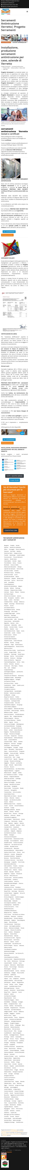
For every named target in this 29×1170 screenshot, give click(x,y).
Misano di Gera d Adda (10, 650)
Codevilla (15, 912)
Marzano (17, 871)
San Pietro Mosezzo (16, 1009)
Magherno (6, 873)
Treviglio (12, 545)
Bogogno (6, 1023)
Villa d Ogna (14, 666)
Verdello (16, 570)
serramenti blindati (14, 1131)
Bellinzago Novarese (9, 988)
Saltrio (12, 1108)
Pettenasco (7, 1021)
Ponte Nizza (17, 924)
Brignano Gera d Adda (16, 590)
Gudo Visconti (16, 819)
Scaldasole (6, 916)
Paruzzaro (22, 1007)
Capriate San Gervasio (9, 568)
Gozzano (6, 990)
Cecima (17, 970)
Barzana (17, 664)
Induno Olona (7, 1064)
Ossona (6, 802)
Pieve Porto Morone (15, 858)
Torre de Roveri (19, 656)
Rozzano (17, 718)
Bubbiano (6, 815)
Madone (12, 629)
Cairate (14, 1068)
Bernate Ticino (7, 813)
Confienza (15, 879)
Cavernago (13, 654)
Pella (15, 1031)
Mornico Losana (8, 939)
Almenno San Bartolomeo (10, 586)
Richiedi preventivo (7, 235)
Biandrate (6, 1027)
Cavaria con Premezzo (9, 1077)
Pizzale (22, 928)
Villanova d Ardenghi (14, 928)
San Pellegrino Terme (9, 609)
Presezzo (6, 605)
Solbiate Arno (14, 1097)
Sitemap (4, 1150)
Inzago (18, 757)
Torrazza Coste (8, 877)
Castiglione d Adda (9, 677)
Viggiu (5, 1085)
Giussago (6, 840)
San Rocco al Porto (8, 683)
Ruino (5, 932)
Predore (21, 666)
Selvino (6, 664)
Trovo (17, 906)
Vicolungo (6, 1036)
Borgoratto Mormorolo (19, 959)
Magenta (6, 732)
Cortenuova (7, 666)
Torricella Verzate (8, 924)
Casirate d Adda (13, 627)
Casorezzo (6, 790)
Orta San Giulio (16, 1029)
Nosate (20, 821)
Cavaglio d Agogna (14, 1023)
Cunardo (6, 1110)
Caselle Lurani (20, 685)
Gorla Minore (7, 1068)
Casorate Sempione (9, 1079)
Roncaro (13, 885)
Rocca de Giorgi (18, 980)
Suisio (22, 631)
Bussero (12, 767)
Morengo (6, 656)
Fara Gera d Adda (8, 570)
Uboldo (13, 1062)
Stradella (6, 825)
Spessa (12, 941)
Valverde (14, 969)
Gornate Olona (7, 1120)
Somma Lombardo (8, 1052)
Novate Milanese (8, 737)
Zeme (19, 902)
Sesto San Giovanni (9, 714)
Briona (12, 1025)
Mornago (6, 1087)
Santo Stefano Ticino (9, 794)
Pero (14, 757)
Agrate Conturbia (8, 1017)
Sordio (16, 683)
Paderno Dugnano (8, 718)
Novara (14, 982)
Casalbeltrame (7, 1033)
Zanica (14, 563)
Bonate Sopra (13, 559)
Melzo (15, 741)
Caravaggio (11, 549)
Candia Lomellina (8, 881)
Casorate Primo (8, 827)
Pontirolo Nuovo (20, 603)
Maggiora (12, 1013)
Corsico (16, 722)
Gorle (5, 582)
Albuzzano (16, 848)
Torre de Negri (13, 967)
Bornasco (6, 858)
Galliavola (6, 974)
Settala (19, 772)
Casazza (21, 627)
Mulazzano (20, 675)
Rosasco (16, 945)
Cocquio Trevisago (19, 1091)
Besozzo (6, 1066)
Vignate (15, 759)
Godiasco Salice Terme (9, 852)
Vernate (17, 811)
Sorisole (14, 561)
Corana (6, 926)
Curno (15, 574)
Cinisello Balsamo (19, 714)
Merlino (22, 710)
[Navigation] (27, 11)
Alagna (6, 922)
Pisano (17, 1038)
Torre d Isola (21, 862)
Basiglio (15, 772)
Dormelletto (7, 1002)
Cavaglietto (12, 1044)
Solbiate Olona (7, 1083)
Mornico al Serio (8, 648)
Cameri (6, 986)
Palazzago (13, 615)
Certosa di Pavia (8, 838)
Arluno (6, 755)
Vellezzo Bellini (19, 850)
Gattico (12, 994)
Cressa (16, 1017)
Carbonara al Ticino (9, 887)
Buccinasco (7, 728)
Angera (17, 1081)
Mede (20, 829)
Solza (23, 662)
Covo (17, 629)
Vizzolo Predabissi (19, 805)
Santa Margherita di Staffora (11, 957)
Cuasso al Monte (12, 1103)
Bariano (12, 623)
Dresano (15, 813)
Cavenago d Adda (15, 701)
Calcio (22, 598)
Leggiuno (20, 1101)
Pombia (11, 1005)
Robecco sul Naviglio (9, 782)
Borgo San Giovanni (9, 697)
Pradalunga (7, 611)
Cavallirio (6, 1025)
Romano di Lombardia (15, 547)
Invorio (20, 992)
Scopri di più (14, 480)
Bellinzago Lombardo (9, 809)
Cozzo (20, 963)
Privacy (10, 1150)
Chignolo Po (7, 844)
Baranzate (11, 755)
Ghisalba (6, 588)
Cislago (18, 1062)
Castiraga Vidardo (8, 691)
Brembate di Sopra (9, 572)
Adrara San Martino (9, 660)
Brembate (6, 565)
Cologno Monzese (17, 716)
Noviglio (6, 800)
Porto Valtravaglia (17, 1118)
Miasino (22, 1035)
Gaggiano (6, 763)
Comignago (18, 1025)
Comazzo (6, 699)
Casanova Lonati (8, 959)
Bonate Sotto (20, 578)
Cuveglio (6, 1104)
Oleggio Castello (8, 1011)
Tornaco (12, 1038)
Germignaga (7, 1101)
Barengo (6, 1038)
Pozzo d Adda (7, 788)
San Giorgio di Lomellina (10, 902)
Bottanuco (21, 601)
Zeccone (6, 875)
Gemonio (12, 1110)
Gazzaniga (11, 603)
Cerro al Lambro (17, 792)
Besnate (22, 1081)
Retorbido (6, 885)
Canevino (22, 978)
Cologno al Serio (18, 553)
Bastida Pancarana (8, 908)
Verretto (15, 963)
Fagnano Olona (8, 1058)
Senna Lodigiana (8, 708)
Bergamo (6, 545)
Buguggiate (7, 1108)
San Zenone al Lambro (15, 800)
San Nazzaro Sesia (13, 1040)
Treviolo (6, 555)
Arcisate (14, 1064)
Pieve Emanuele (15, 745)
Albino (5, 549)
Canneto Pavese (8, 893)
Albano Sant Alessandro (10, 567)
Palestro (15, 869)
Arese (5, 739)
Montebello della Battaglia (10, 883)
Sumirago (16, 1073)
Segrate (11, 722)
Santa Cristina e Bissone (16, 868)
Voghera (16, 823)
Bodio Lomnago (17, 1120)
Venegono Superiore (18, 1071)
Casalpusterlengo (8, 669)
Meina (5, 1003)
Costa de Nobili (8, 963)
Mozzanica (6, 615)
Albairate (12, 798)
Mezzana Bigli (7, 901)
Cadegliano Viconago (9, 1122)
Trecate (6, 984)
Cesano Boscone (18, 730)
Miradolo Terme (14, 846)
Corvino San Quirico (9, 906)
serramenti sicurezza (5, 1131)
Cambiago (18, 778)
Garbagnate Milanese (16, 728)
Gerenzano (7, 1062)
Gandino (17, 598)
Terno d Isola (20, 568)
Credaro (19, 633)
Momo (17, 1000)
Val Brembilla (16, 621)
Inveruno (6, 767)
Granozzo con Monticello (15, 1019)
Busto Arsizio (12, 1048)
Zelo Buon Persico (8, 673)
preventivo (5, 1135)
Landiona (21, 1040)
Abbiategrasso (20, 724)
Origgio (16, 1070)
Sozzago (20, 1031)
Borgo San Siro (7, 912)
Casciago (14, 1101)
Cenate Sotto (7, 633)
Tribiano (11, 811)
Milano (15, 712)
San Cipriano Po (19, 953)
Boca (23, 1025)
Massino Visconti (8, 1031)
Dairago (6, 784)
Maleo (13, 685)
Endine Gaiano (7, 634)
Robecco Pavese (8, 947)
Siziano (19, 833)
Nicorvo (6, 967)
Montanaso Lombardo (15, 699)
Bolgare (20, 586)
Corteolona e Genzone (9, 860)
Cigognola (16, 893)
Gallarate (19, 1048)
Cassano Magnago (14, 1050)
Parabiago (18, 726)
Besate (18, 815)
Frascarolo (13, 895)
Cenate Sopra (21, 654)
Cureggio (20, 1002)
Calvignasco (7, 821)
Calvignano (16, 978)
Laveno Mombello (19, 1066)
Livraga (13, 695)
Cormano (20, 735)
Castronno (11, 1085)
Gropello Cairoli (8, 842)
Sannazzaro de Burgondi (10, 836)
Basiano (18, 809)
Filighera (13, 920)
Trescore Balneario (17, 557)
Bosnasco (6, 941)
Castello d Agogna (19, 897)
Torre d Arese (7, 914)
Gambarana (7, 972)
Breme (5, 928)
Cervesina (6, 895)
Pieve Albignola (21, 920)
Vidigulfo (13, 831)
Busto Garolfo (19, 749)
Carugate (15, 747)
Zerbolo (6, 871)
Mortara (22, 823)
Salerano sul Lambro (15, 693)
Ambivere (6, 658)
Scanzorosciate (8, 557)
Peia (5, 668)
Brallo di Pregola (8, 945)
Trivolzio (15, 866)
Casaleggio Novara (14, 1035)
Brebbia (19, 1104)
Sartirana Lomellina (18, 877)
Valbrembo (14, 625)
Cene (17, 623)
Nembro (19, 551)
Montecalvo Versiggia (9, 951)
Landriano (6, 831)
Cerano (17, 988)
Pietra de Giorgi (13, 922)
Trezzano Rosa (7, 792)
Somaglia (18, 679)
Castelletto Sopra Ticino (15, 986)
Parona (20, 869)
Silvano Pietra (13, 934)
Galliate (11, 984)
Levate (13, 633)
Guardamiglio (17, 691)
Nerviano (13, 743)
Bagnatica (6, 623)
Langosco (6, 965)
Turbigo (21, 774)
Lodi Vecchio (20, 671)
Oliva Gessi (17, 976)
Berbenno (12, 658)
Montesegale (7, 969)
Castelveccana (19, 1122)
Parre (19, 652)
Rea (5, 961)
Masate (6, 811)
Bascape (11, 871)
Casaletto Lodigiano (9, 687)
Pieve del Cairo (8, 869)
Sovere (6, 600)
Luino (16, 1056)
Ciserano (22, 592)
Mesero (11, 802)
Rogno (18, 631)
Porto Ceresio (19, 1108)
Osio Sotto (12, 551)
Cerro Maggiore (8, 747)
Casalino (18, 1013)
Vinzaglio (6, 1042)
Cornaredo (6, 735)
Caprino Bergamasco (9, 646)
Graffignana (7, 695)
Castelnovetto (7, 943)
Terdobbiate (20, 1042)
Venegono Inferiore (9, 1075)
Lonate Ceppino (8, 1089)
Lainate (11, 730)
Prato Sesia (7, 1009)
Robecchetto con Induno (10, 796)
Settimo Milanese (18, 737)
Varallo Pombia (20, 990)
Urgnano (6, 559)
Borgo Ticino (7, 992)
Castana (11, 932)
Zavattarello (16, 904)
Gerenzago (14, 891)
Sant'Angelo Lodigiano (9, 671)
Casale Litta (13, 1112)
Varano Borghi (7, 1118)
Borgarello (18, 856)
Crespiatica (7, 701)
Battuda (16, 936)
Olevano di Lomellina (15, 930)
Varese (6, 1048)
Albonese (21, 945)
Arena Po (16, 881)
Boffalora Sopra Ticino (9, 803)
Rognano (18, 937)
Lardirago (6, 899)
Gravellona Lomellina (9, 856)
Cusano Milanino (12, 739)
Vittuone (12, 763)
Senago (6, 734)
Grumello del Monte (9, 576)
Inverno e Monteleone (19, 889)
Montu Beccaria (14, 875)
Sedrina (12, 656)
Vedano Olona (7, 1071)
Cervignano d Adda (9, 702)
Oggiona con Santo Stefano (17, 1095)
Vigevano (10, 823)
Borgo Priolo (7, 891)
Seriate (17, 545)
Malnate (6, 1054)
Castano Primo (7, 757)
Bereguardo (19, 854)
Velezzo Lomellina (8, 980)
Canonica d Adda (8, 619)
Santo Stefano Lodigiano (10, 706)
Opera (5, 751)
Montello (6, 642)
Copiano (13, 873)
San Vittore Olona (20, 768)
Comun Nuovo (7, 621)
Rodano (17, 798)
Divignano (21, 1017)
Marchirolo (21, 1103)
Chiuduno (6, 590)
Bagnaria (6, 934)
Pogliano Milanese (8, 770)
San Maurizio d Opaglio (10, 996)
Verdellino (17, 572)
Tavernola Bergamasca (9, 662)
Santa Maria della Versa (10, 864)
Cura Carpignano (14, 840)
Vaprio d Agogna (17, 1033)
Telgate (6, 603)
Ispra (14, 1083)
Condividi (3, 1140)
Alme (5, 598)
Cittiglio (17, 1099)
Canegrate (21, 751)
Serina (18, 662)
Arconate (18, 782)
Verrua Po (22, 893)
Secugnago (19, 704)
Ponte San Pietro (8, 553)
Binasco (6, 776)
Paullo (17, 755)
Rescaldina (11, 749)
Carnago (10, 1073)
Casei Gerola (20, 860)
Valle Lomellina (8, 866)
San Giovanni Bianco (9, 607)
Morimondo (14, 821)
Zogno (19, 561)
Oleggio (21, 984)
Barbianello (7, 920)
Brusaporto (11, 598)
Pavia (5, 823)
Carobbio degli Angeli (9, 613)
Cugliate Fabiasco (8, 1106)
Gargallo (6, 1013)
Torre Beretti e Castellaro (10, 949)
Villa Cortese (7, 786)
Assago (6, 765)
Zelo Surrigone (7, 819)
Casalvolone (18, 1036)
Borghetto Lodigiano (9, 679)
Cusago (12, 807)
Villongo (19, 567)
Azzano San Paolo (8, 574)
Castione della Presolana (10, 638)
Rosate (21, 788)
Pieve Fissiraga (15, 710)
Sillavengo (12, 1042)
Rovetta (6, 627)
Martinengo (12, 555)
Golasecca (6, 1112)
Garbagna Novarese (16, 1021)
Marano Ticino (7, 1015)
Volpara (6, 978)
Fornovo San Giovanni (9, 636)
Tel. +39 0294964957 (9, 231)
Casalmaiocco (7, 685)
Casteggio (6, 829)
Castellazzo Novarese (9, 1046)
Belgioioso (19, 831)
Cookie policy (17, 1150)
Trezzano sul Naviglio (14, 734)
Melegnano (7, 743)
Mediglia (6, 753)
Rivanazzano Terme (18, 838)
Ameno (12, 1036)
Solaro (5, 749)
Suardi (17, 941)
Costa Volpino (7, 561)
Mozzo (17, 576)
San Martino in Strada (9, 681)
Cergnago (6, 930)
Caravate (6, 1116)
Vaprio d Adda (18, 765)
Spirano (19, 596)
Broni (23, 825)
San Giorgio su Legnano (10, 780)
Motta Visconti (7, 772)
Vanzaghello (14, 790)
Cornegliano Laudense (9, 689)
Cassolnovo (16, 827)
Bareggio (19, 743)
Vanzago (6, 761)
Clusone (19, 563)
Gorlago (16, 601)
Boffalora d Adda (8, 712)
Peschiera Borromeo (15, 732)
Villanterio (6, 854)
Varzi (23, 852)
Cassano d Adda (8, 741)
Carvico (18, 613)
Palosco (17, 592)
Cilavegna (11, 835)
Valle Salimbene (8, 889)
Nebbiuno (21, 1011)
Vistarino (21, 883)
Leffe (15, 619)
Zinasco (19, 852)
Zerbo (9, 961)
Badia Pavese (20, 965)
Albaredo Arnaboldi (9, 970)
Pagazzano (18, 660)
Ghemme (6, 994)
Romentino (12, 990)
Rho (11, 716)
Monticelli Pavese (8, 936)
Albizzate (19, 1083)
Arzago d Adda (12, 652)
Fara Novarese (18, 1005)
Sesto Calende (16, 1060)
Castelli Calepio (21, 555)
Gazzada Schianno (19, 1093)
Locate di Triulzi (8, 759)
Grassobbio (11, 582)
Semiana (23, 970)
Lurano (6, 652)
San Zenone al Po (16, 943)
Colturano (12, 815)
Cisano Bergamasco (9, 584)
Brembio (6, 693)
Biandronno (13, 1104)
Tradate (22, 1050)
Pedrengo (17, 588)
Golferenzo (13, 974)
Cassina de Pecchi (13, 751)
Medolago (19, 658)
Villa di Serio (20, 580)
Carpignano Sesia (13, 1003)
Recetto (6, 1035)
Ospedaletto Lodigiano (9, 704)
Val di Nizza (16, 939)
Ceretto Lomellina (8, 976)
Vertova (18, 609)
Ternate (12, 1116)
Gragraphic (9, 1152)
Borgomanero (20, 982)
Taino (5, 1103)
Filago (12, 644)
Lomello (6, 868)
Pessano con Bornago (15, 761)
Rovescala (13, 916)
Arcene (12, 605)
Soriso (5, 1040)
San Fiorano (7, 710)
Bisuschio (6, 1095)
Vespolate (6, 1007)
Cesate (21, 747)
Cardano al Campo (8, 1056)
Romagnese (17, 932)
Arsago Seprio (16, 1089)
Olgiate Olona (16, 1058)
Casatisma (19, 916)
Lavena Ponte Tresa (9, 1081)
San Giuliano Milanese (9, 720)
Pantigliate (14, 786)
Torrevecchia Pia (8, 848)
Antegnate (6, 644)
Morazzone (7, 1097)
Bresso (6, 730)
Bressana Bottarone (9, 850)
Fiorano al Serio (20, 646)
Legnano (6, 716)
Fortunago (22, 961)
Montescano (15, 961)
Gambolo (12, 825)
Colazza (6, 1044)
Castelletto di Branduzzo (10, 910)
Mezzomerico (7, 1029)
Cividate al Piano (8, 601)
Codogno (13, 668)
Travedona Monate (9, 1099)
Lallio (19, 625)
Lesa (20, 1003)
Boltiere (12, 588)
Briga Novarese (8, 998)
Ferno (5, 1073)
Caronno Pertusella (19, 1052)
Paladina (6, 629)
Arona (16, 984)
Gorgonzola (14, 735)
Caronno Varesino (8, 1091)
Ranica (12, 592)
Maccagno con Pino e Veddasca (12, 1114)
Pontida (12, 642)
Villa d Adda (14, 611)
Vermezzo (6, 807)
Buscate (20, 796)
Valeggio (14, 972)
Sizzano (6, 1019)
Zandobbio (7, 654)
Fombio (17, 697)
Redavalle (15, 901)
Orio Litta (17, 702)
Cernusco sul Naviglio (9, 724)
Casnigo (17, 642)
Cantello (6, 1093)
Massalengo (18, 677)
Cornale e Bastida (18, 918)
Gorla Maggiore (14, 1087)
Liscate (6, 805)
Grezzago (21, 813)
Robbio (6, 835)
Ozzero (23, 819)
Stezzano (6, 551)
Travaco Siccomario (18, 842)
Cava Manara (13, 829)
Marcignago (7, 862)
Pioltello (19, 720)
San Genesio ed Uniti (17, 844)
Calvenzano (7, 625)
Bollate (6, 722)
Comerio (18, 1110)
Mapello (14, 578)
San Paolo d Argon (8, 594)
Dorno (21, 840)
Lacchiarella (19, 763)
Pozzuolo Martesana (9, 768)
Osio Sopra (16, 600)
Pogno (14, 1015)
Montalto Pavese (8, 918)
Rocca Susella (20, 972)
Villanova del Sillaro (19, 708)
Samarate (12, 1054)
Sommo (12, 899)
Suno (14, 998)
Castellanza (22, 1056)
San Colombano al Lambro (10, 774)
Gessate (11, 765)
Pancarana (20, 967)
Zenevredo (6, 955)
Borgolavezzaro (14, 1007)
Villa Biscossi (7, 982)
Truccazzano (15, 788)
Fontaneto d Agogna (9, 1000)
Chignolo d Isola (8, 640)
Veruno (15, 1011)
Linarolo (13, 854)
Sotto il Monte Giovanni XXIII (11, 617)
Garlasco (18, 825)
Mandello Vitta (19, 1046)
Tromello (6, 846)
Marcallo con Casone (15, 784)
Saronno (6, 1050)
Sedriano (22, 753)
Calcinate (6, 592)
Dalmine (6, 547)
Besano (17, 1116)
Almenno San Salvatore (10, 596)
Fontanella (20, 619)
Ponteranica (7, 578)
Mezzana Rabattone (9, 953)
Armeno (6, 1005)
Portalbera (18, 887)
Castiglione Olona (8, 1070)
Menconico (13, 965)
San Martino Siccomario (10, 833)
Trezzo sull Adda (14, 753)
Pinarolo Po (19, 873)
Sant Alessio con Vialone (18, 914)
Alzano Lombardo (20, 549)
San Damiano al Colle (9, 937)
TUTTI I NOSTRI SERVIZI (15, 476)
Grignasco (14, 992)
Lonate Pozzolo (8, 1060)
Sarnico (13, 580)
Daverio (16, 1106)
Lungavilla (14, 862)
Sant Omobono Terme (9, 631)
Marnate (22, 1070)
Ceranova (21, 866)
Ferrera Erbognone (9, 897)
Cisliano (6, 798)
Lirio (10, 978)
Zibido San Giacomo (9, 778)
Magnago (21, 759)
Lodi (9, 668)
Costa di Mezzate (18, 640)
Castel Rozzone (21, 650)
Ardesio (15, 634)
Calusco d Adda (14, 565)
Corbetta (20, 741)
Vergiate (12, 1066)
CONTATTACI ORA (11, 530)
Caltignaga (14, 1002)
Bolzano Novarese (15, 1027)
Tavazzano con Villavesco (10, 675)
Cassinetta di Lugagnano (10, 817)
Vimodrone (7, 745)
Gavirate (20, 1064)
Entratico (11, 664)
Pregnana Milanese (14, 776)
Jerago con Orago (19, 1085)
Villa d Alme (7, 580)
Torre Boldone (7, 563)
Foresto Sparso (19, 644)
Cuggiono (17, 770)
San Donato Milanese (9, 726)
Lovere (10, 600)
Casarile (11, 805)
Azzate (11, 1093)
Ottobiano (18, 899)
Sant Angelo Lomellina (14, 926)
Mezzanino (21, 891)
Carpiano (19, 803)
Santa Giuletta (7, 879)
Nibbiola (22, 1038)
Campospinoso (8, 904)
